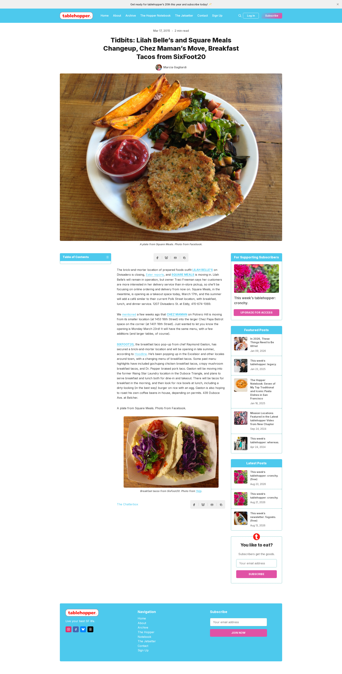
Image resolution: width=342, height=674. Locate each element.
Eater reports (155, 274)
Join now (238, 632)
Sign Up (217, 15)
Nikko (204, 667)
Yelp (198, 490)
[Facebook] (76, 629)
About (117, 15)
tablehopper (149, 667)
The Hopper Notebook (155, 15)
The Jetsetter (184, 15)
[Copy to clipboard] (184, 258)
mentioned (129, 314)
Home (105, 15)
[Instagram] (68, 629)
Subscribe (271, 15)
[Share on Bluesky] (166, 258)
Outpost (190, 667)
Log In (251, 15)
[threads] (90, 629)
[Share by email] (175, 258)
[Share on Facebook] (157, 258)
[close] (338, 4)
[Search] (240, 16)
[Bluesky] (83, 629)
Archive (130, 15)
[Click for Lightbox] (171, 452)
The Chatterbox (127, 504)
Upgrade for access (256, 312)
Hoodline (141, 354)
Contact (202, 15)
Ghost (180, 667)
